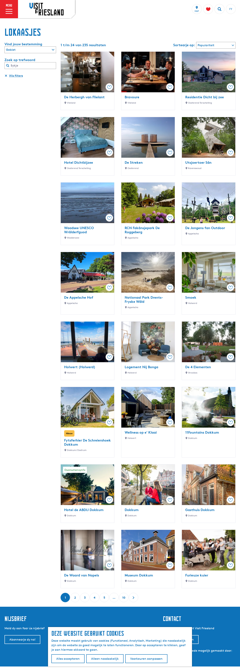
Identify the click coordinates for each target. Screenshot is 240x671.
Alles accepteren (68, 658)
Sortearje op (184, 45)
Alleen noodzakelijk (105, 658)
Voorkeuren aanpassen (146, 658)
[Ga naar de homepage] (46, 9)
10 (124, 599)
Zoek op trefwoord (19, 60)
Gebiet (11, 49)
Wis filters (16, 75)
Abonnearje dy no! (22, 639)
